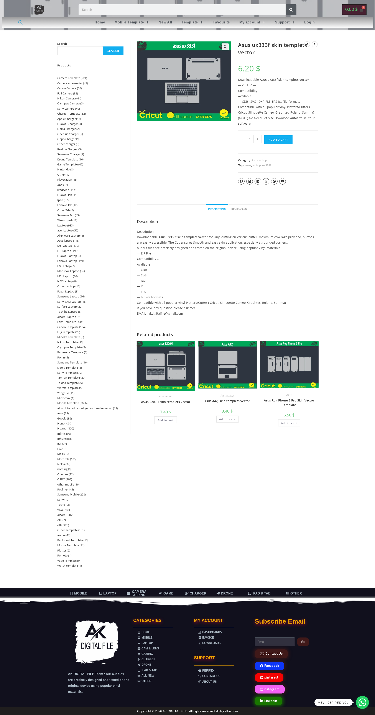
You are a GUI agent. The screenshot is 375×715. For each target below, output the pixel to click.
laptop (256, 165)
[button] (132, 22)
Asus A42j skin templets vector (227, 401)
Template (190, 22)
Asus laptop (259, 160)
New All (165, 22)
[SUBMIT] (303, 641)
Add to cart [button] (166, 420)
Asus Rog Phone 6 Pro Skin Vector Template (289, 402)
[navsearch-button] (20, 22)
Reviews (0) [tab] (239, 209)
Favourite (221, 22)
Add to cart (278, 140)
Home (100, 22)
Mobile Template (129, 22)
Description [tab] (217, 209)
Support (282, 22)
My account (249, 22)
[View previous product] (307, 44)
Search (62, 44)
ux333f (266, 165)
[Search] (291, 9)
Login (309, 22)
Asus (288, 395)
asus (248, 165)
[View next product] (315, 44)
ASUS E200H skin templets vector (165, 402)
